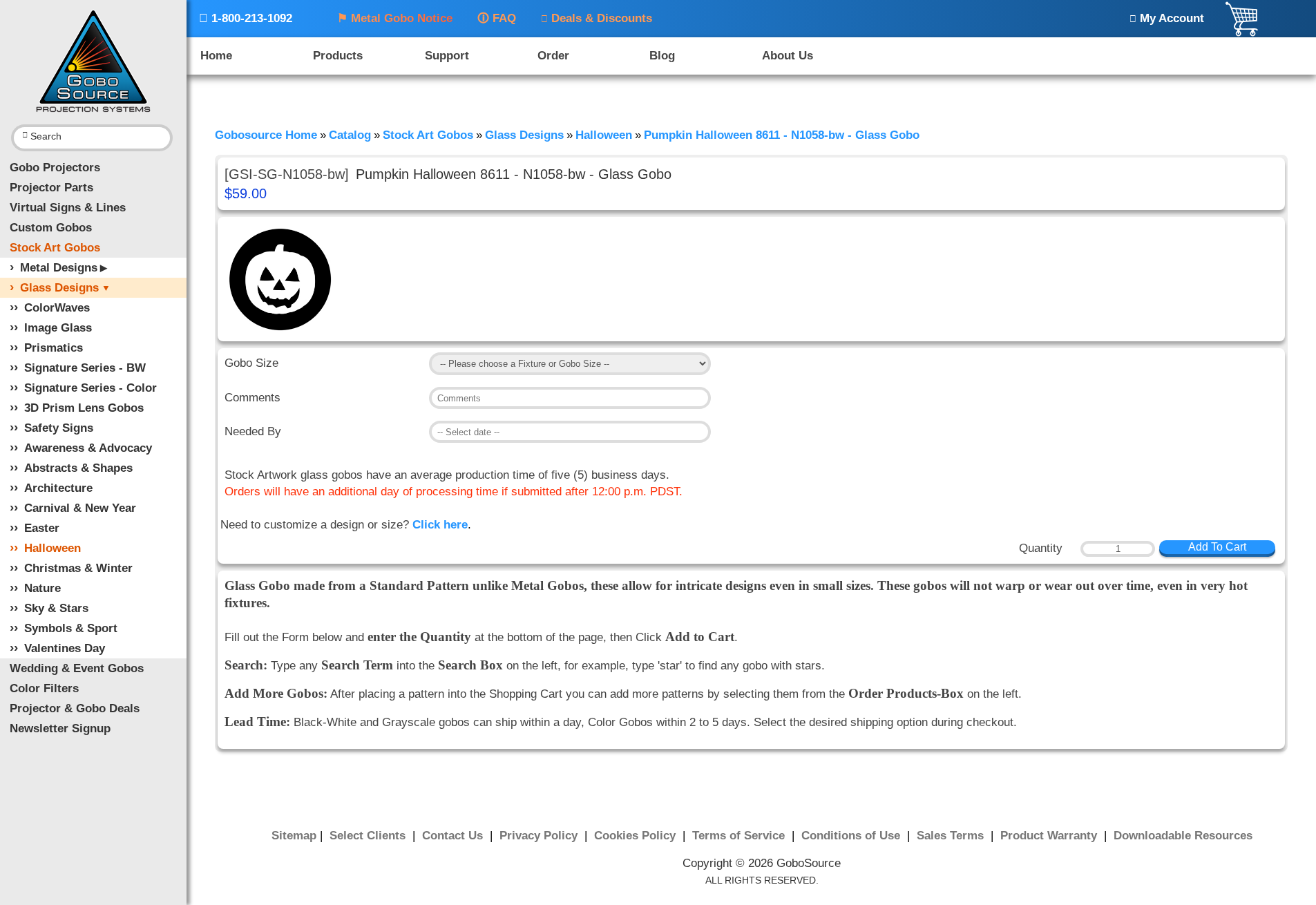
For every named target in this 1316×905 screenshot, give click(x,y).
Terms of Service (740, 835)
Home (216, 55)
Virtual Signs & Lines (68, 207)
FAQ (496, 18)
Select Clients (369, 835)
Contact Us (454, 835)
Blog (662, 55)
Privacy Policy (540, 835)
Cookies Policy (636, 835)
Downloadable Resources (1183, 835)
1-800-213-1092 (245, 18)
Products (338, 55)
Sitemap (293, 835)
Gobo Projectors (55, 167)
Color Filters (44, 688)
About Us (787, 55)
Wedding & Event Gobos (77, 668)
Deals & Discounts (596, 18)
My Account (1166, 18)
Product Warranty (1050, 835)
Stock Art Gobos (55, 247)
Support (447, 55)
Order (553, 55)
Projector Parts (51, 187)
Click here (440, 524)
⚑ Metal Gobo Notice (394, 18)
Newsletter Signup (60, 728)
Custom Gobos (51, 227)
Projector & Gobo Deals (75, 708)
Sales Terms (952, 835)
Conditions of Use (852, 835)
